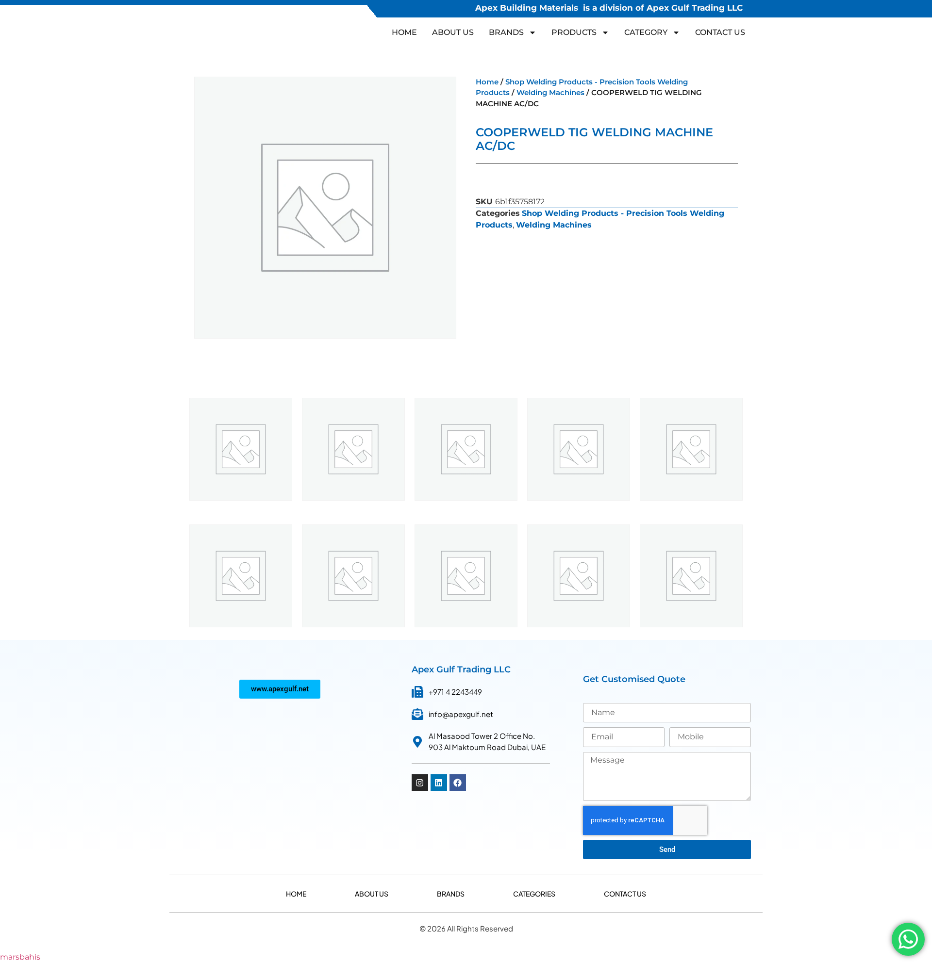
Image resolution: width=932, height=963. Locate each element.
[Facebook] (457, 782)
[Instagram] (420, 782)
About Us (453, 32)
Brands (451, 893)
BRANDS (506, 32)
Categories (534, 893)
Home (404, 32)
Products (574, 32)
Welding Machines (550, 92)
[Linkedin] (439, 782)
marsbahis (20, 957)
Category (645, 32)
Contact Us (720, 32)
